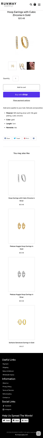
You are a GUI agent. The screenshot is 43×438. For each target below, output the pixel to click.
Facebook (8, 406)
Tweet (8, 420)
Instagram (8, 409)
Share (17, 420)
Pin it (25, 420)
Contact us (6, 397)
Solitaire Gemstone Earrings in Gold (21, 343)
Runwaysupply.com (21, 435)
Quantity (6, 78)
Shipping (5, 367)
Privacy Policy (7, 387)
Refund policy (7, 394)
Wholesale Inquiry (8, 375)
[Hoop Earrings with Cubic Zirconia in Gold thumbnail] (12, 66)
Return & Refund (8, 371)
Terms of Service (8, 390)
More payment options (21, 100)
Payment (5, 364)
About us (5, 383)
